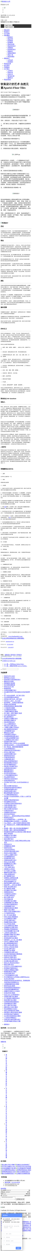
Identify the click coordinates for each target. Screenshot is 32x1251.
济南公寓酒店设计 (9, 874)
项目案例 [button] (7, 35)
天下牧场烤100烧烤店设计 (12, 998)
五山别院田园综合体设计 (11, 697)
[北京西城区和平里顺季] (23, 1168)
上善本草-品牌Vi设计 (10, 932)
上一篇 (14, 664)
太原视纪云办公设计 (10, 837)
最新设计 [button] (7, 58)
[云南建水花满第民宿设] (22, 1173)
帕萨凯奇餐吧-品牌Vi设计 (11, 883)
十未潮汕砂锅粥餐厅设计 (11, 738)
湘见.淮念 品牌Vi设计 (10, 725)
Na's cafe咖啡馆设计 (10, 724)
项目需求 (27, 1195)
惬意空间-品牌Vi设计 (10, 936)
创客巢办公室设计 (9, 869)
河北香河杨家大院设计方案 (12, 1021)
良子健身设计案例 (9, 888)
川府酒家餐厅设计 (9, 731)
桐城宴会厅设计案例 (10, 835)
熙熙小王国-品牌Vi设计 (11, 945)
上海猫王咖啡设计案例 (11, 711)
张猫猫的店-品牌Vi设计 (11, 927)
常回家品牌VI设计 (9, 858)
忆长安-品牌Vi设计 (9, 948)
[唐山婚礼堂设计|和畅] (8, 1164)
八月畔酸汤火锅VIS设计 (11, 739)
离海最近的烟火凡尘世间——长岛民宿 (15, 821)
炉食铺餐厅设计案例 (10, 901)
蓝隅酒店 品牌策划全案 (11, 878)
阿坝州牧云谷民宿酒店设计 (12, 679)
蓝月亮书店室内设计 (10, 773)
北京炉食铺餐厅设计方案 (11, 931)
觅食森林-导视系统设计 (11, 929)
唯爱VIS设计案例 (9, 909)
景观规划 (10, 47)
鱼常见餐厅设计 (9, 839)
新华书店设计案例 (9, 986)
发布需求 (3, 1188)
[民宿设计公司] (16, 1)
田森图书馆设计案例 (10, 922)
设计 (10, 517)
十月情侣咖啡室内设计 (11, 775)
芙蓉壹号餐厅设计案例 (11, 996)
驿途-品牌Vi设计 (9, 964)
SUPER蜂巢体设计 (9, 748)
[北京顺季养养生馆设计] (8, 1170)
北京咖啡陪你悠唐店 (10, 709)
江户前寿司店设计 (9, 913)
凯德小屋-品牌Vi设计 (10, 886)
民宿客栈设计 (25, 1221)
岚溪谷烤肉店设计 (9, 780)
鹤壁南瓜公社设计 (9, 678)
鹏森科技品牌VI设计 (10, 872)
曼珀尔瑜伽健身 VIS (10, 881)
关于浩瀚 (7, 33)
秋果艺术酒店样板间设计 (11, 800)
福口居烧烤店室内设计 (11, 729)
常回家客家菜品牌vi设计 (11, 736)
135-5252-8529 (10, 644)
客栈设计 (10, 51)
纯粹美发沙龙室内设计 (11, 778)
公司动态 (10, 60)
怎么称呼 (3, 1190)
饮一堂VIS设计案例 (10, 915)
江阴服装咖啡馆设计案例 (11, 984)
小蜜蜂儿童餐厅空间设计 (11, 727)
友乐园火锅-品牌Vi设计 (11, 961)
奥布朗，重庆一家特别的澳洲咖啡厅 (15, 830)
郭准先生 (10, 72)
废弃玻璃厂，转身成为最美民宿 (13, 702)
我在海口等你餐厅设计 (11, 766)
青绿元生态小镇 (9, 686)
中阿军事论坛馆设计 (10, 734)
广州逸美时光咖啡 (9, 708)
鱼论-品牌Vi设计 (9, 897)
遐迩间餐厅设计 (9, 865)
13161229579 (10, 647)
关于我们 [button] (7, 69)
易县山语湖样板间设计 (11, 761)
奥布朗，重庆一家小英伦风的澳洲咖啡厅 (16, 828)
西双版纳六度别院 (9, 683)
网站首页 (7, 30)
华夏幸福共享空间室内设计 (12, 750)
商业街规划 (11, 56)
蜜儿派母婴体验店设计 (11, 943)
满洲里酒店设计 (9, 892)
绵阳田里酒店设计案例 (11, 908)
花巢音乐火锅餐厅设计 (11, 718)
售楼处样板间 (12, 53)
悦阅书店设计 (8, 847)
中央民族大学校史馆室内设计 (13, 803)
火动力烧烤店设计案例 (11, 925)
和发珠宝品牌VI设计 (10, 791)
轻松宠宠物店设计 (9, 722)
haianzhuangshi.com (10, 641)
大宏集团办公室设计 (10, 893)
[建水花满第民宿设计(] (23, 1171)
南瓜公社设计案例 (9, 862)
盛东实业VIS (8, 844)
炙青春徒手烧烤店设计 (11, 968)
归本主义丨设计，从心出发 (12, 701)
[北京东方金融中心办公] (8, 1166)
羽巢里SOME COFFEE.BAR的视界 (14, 743)
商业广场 (10, 54)
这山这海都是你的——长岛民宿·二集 (15, 819)
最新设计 (7, 1024)
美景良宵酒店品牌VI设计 (11, 851)
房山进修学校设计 (9, 777)
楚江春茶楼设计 (9, 716)
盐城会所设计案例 (9, 993)
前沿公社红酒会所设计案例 (12, 959)
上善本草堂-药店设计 (10, 879)
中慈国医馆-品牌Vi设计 (11, 952)
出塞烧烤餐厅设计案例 (11, 902)
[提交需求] (8, 660)
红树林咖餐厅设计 (9, 906)
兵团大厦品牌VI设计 (10, 805)
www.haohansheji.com (15, 636)
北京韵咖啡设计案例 (10, 918)
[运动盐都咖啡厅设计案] (8, 1168)
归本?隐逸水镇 (8, 899)
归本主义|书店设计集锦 (11, 947)
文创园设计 (26, 1225)
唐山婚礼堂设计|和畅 (6, 1062)
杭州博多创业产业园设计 (11, 1014)
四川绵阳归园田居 (9, 685)
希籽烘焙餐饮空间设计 (11, 762)
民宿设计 (7, 31)
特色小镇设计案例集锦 (11, 916)
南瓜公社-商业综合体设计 (12, 962)
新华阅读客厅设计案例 (11, 938)
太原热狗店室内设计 (10, 768)
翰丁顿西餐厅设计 (9, 876)
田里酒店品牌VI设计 (10, 741)
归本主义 (10, 74)
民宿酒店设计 (12, 49)
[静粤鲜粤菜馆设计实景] (8, 1171)
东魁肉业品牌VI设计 (10, 860)
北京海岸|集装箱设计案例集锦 (13, 954)
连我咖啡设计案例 (9, 846)
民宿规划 (10, 40)
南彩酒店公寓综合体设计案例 (13, 1012)
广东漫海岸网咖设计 (10, 1017)
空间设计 (19, 654)
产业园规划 (24, 1230)
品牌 (5, 506)
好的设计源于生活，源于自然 (13, 699)
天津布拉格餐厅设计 (10, 690)
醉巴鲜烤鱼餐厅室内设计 (11, 793)
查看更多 (3, 1041)
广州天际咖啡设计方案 (11, 975)
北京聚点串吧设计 (9, 895)
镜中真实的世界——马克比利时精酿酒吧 (16, 745)
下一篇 (15, 666)
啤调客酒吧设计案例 (10, 971)
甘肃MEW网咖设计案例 (11, 970)
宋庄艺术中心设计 (9, 676)
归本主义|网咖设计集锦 (11, 941)
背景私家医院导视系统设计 (12, 987)
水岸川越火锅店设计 (10, 715)
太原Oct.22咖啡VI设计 (10, 855)
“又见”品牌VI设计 (9, 867)
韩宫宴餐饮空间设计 (10, 801)
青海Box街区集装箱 (10, 704)
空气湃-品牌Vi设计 (9, 920)
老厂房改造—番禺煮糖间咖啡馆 (13, 747)
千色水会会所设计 (9, 849)
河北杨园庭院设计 (9, 856)
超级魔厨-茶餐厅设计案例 (12, 934)
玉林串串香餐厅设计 (10, 754)
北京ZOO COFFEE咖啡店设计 (13, 966)
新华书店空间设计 (9, 814)
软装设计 (7, 654)
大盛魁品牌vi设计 (9, 759)
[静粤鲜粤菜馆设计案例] (23, 1170)
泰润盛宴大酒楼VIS (10, 720)
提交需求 (7, 65)
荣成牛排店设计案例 (10, 955)
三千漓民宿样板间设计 (11, 794)
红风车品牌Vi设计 (9, 973)
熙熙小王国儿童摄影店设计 (12, 911)
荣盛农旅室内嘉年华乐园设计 (13, 787)
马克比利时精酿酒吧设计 (11, 989)
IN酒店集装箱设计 (9, 757)
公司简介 (10, 70)
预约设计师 (11, 76)
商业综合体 (11, 44)
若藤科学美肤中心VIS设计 (12, 991)
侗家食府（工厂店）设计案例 (13, 939)
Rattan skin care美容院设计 (12, 994)
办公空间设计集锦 (9, 924)
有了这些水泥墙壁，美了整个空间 (14, 695)
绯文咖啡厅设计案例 (10, 890)
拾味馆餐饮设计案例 (10, 1003)
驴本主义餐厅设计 (9, 752)
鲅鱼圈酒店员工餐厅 (10, 863)
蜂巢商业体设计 (9, 817)
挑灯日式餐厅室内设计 (11, 785)
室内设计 (13, 654)
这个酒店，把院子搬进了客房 (13, 713)
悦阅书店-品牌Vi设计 (10, 957)
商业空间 (10, 39)
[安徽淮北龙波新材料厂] (22, 1164)
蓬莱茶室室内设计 (9, 755)
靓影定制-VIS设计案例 (11, 1007)
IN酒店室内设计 (9, 810)
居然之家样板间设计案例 (11, 1010)
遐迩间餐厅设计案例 (10, 1000)
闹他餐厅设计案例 (9, 950)
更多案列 (10, 62)
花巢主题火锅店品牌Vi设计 (12, 1019)
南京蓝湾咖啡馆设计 (10, 764)
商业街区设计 (12, 46)
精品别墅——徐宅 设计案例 (12, 885)
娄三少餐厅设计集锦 (10, 1005)
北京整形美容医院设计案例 (12, 1016)
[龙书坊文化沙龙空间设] (23, 1166)
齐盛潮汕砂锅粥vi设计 (10, 789)
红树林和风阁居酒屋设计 (11, 1001)
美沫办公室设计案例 (10, 853)
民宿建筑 (10, 42)
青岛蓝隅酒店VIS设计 (10, 1009)
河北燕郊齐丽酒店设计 (11, 904)
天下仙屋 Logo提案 (10, 870)
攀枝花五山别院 (9, 681)
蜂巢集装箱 (7, 688)
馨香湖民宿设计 (9, 770)
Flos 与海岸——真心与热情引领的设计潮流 (17, 823)
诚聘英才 (10, 77)
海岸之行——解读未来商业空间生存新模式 (17, 816)
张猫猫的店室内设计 (10, 812)
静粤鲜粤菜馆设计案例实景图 (13, 706)
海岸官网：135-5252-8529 (12, 1182)
